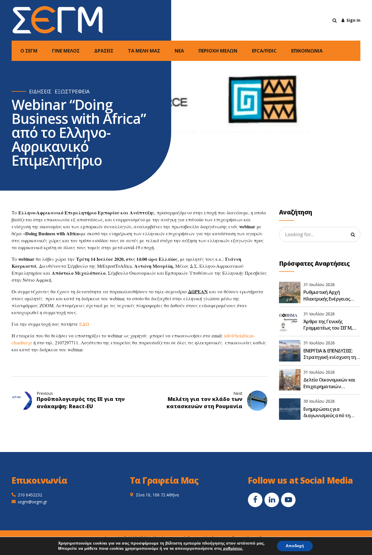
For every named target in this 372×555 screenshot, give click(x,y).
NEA (179, 51)
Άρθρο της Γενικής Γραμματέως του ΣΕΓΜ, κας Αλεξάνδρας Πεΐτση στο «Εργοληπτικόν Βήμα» (331, 324)
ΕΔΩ (84, 324)
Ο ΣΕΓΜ (28, 51)
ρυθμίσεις (232, 548)
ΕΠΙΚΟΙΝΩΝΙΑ (307, 51)
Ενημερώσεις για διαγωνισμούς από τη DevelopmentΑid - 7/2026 (329, 412)
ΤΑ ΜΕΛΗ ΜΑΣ (144, 51)
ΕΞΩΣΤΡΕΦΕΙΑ (72, 91)
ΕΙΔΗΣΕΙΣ (40, 91)
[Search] (334, 20)
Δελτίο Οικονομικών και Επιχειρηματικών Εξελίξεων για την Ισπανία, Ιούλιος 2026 (329, 383)
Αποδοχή (295, 546)
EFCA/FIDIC (264, 51)
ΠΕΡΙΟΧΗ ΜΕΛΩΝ (217, 51)
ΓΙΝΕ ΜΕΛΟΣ (66, 51)
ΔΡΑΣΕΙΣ (103, 51)
